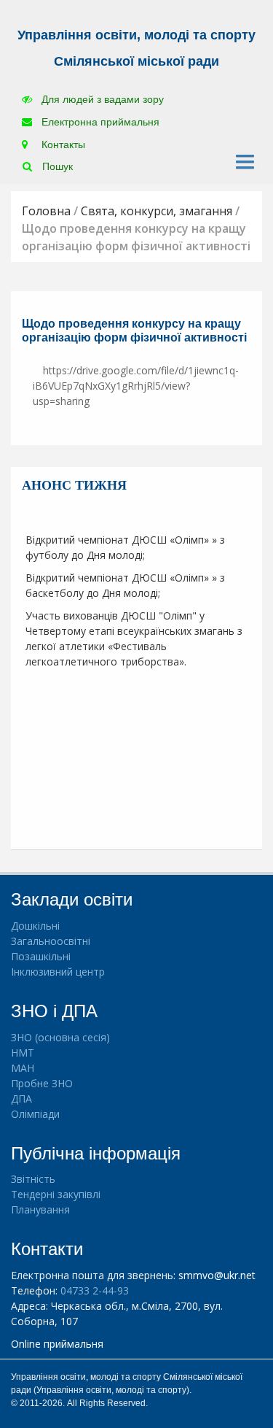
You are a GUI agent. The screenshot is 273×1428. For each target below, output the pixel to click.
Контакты (62, 144)
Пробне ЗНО (42, 1083)
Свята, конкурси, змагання (156, 211)
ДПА (21, 1098)
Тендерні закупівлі (55, 1194)
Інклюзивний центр (58, 972)
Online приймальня (57, 1344)
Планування (40, 1209)
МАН (22, 1068)
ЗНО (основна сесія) (60, 1037)
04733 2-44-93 (94, 1290)
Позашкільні (41, 956)
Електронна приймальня (99, 122)
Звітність (33, 1179)
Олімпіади (35, 1114)
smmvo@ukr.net (217, 1275)
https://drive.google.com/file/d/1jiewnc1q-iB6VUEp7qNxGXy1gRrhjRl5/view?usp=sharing (136, 385)
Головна (46, 211)
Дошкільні (35, 926)
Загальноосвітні (50, 941)
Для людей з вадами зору (101, 99)
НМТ (22, 1053)
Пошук (56, 166)
